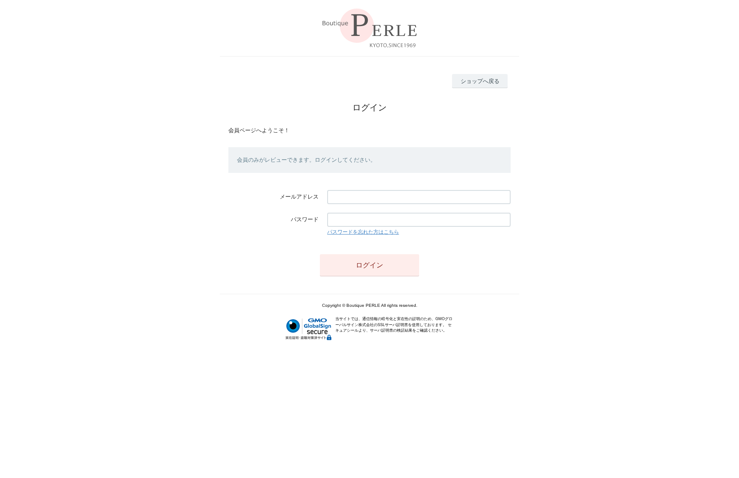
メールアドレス (299, 196)
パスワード (305, 219)
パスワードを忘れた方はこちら (363, 232)
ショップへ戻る (480, 81)
